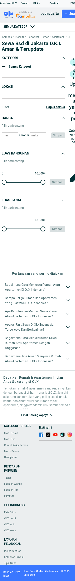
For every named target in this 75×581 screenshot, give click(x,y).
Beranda (7, 37)
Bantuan (8, 572)
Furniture (9, 495)
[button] (10, 3)
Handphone (10, 457)
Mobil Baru (10, 439)
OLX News (10, 530)
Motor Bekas (11, 451)
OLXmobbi (10, 518)
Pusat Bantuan (12, 551)
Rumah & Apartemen (16, 445)
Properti (19, 37)
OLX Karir (9, 524)
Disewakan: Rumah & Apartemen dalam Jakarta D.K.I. (70, 37)
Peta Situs (10, 512)
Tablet (7, 477)
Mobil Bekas (11, 433)
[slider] (4, 182)
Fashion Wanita (13, 483)
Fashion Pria (11, 489)
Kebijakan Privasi (14, 557)
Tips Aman (10, 563)
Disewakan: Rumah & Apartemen (46, 37)
